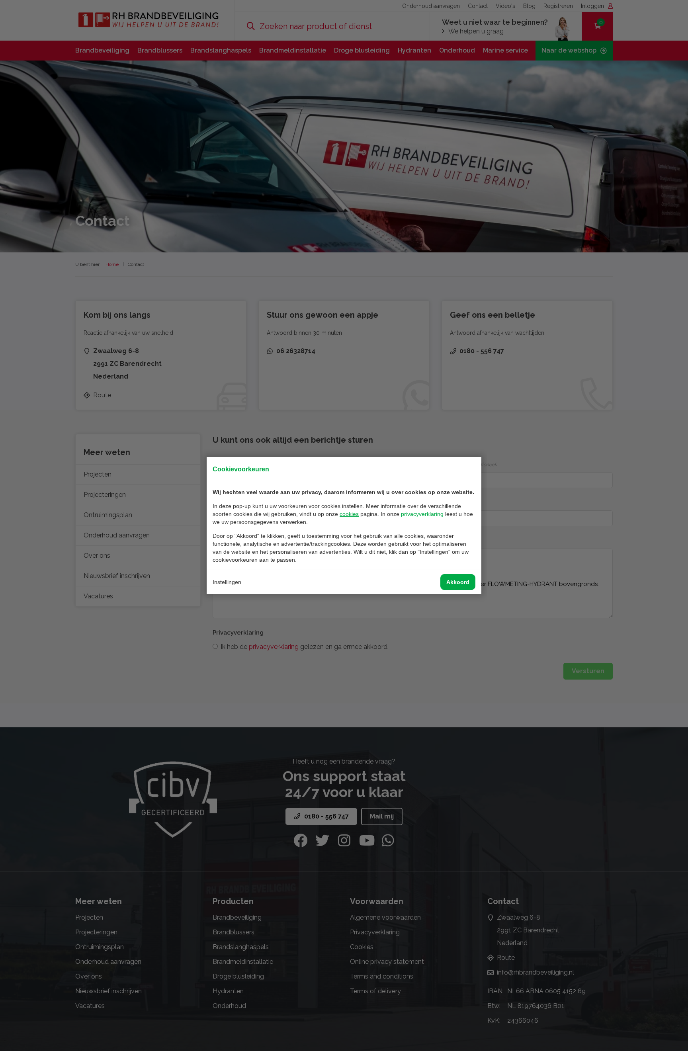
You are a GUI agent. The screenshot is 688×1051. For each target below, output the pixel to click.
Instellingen (227, 582)
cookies (349, 514)
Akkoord (457, 582)
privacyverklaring (422, 514)
